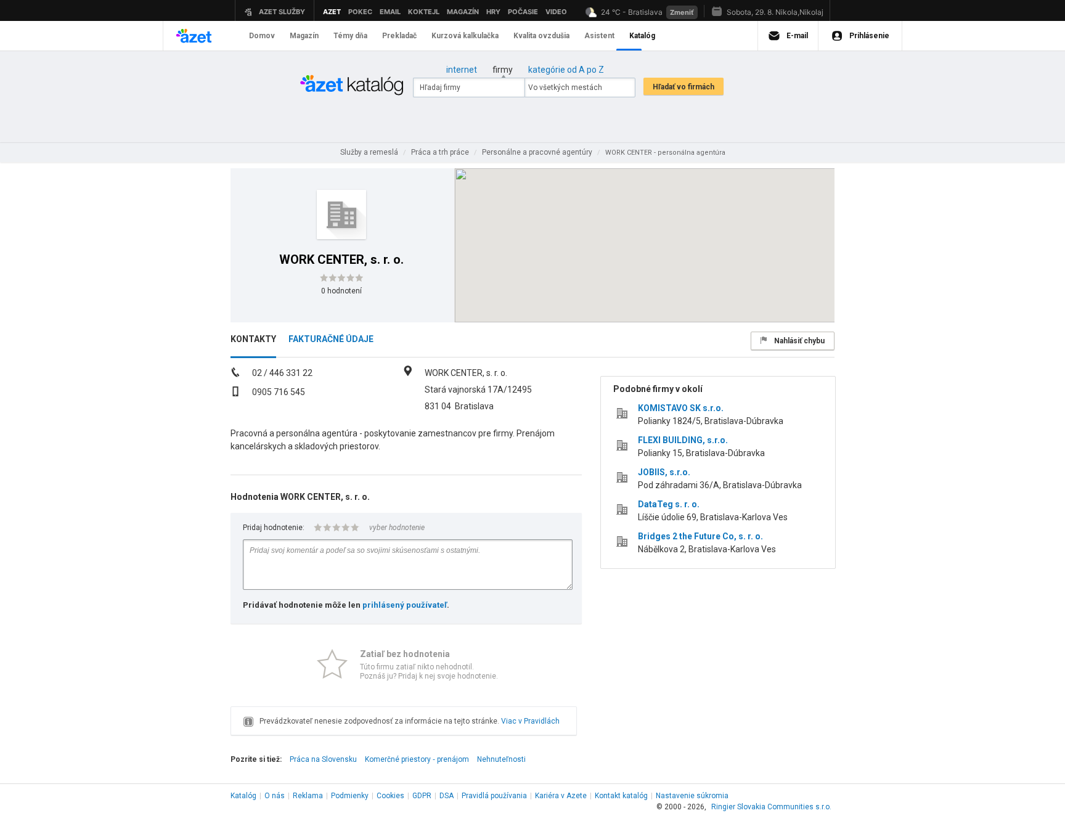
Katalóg (243, 795)
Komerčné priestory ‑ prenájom (417, 759)
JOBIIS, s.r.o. (664, 472)
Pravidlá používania (494, 795)
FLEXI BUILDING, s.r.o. (683, 440)
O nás (274, 795)
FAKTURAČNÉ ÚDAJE (330, 339)
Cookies (390, 795)
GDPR (421, 795)
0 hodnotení (341, 291)
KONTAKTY (253, 339)
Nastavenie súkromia (692, 795)
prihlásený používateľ (404, 605)
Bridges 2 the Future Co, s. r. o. (700, 536)
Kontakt (621, 795)
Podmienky (350, 795)
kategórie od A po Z (566, 70)
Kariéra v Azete (561, 795)
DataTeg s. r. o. (669, 504)
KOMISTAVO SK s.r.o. (681, 408)
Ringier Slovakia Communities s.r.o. (771, 807)
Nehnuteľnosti (501, 759)
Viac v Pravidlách (530, 721)
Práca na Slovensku (323, 759)
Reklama (308, 795)
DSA (446, 795)
